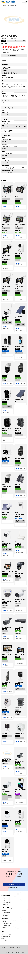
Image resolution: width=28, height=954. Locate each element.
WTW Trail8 (18, 714)
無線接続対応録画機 (19, 552)
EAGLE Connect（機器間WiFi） (7, 323)
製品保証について (5, 936)
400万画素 (17, 320)
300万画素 (4, 348)
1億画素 (17, 710)
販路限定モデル (5, 5)
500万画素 (3, 40)
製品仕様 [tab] (4, 60)
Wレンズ (4, 352)
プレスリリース (4, 947)
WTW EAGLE (5, 203)
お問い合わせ (4, 904)
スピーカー (17, 797)
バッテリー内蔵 (18, 795)
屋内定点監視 (9, 610)
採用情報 (18, 947)
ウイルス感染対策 (19, 802)
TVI (22, 738)
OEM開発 (3, 910)
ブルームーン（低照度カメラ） (20, 492)
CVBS (19, 40)
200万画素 (17, 736)
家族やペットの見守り (7, 742)
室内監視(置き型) (19, 264)
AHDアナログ (13, 40)
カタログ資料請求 (5, 925)
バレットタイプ (5, 798)
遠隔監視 (23, 40)
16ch (9, 575)
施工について (4, 940)
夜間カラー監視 (6, 208)
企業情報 (3, 898)
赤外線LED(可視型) (19, 434)
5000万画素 (18, 430)
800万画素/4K (18, 432)
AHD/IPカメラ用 (6, 768)
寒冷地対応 (17, 793)
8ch (8, 40)
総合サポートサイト (6, 934)
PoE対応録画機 (19, 638)
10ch (22, 547)
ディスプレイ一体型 (19, 352)
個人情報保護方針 (14, 950)
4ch (22, 658)
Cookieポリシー (4, 950)
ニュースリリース (5, 902)
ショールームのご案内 (6, 923)
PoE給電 (17, 579)
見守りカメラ (9, 717)
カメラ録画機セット (6, 199)
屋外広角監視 (9, 383)
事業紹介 (3, 900)
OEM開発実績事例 (5, 913)
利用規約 (22, 950)
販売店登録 (4, 928)
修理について (4, 938)
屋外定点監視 (22, 741)
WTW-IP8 (9, 736)
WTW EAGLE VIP (5, 350)
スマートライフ (5, 826)
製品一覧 (3, 921)
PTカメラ (17, 260)
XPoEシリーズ (5, 463)
